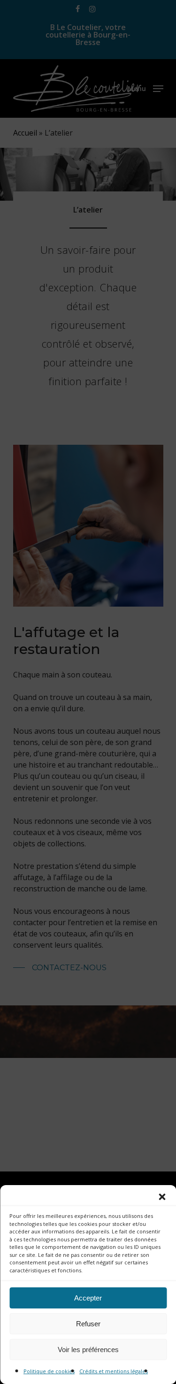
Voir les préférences (88, 1350)
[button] (162, 1196)
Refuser (88, 1324)
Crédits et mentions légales (113, 1371)
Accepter (88, 1298)
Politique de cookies (49, 1371)
